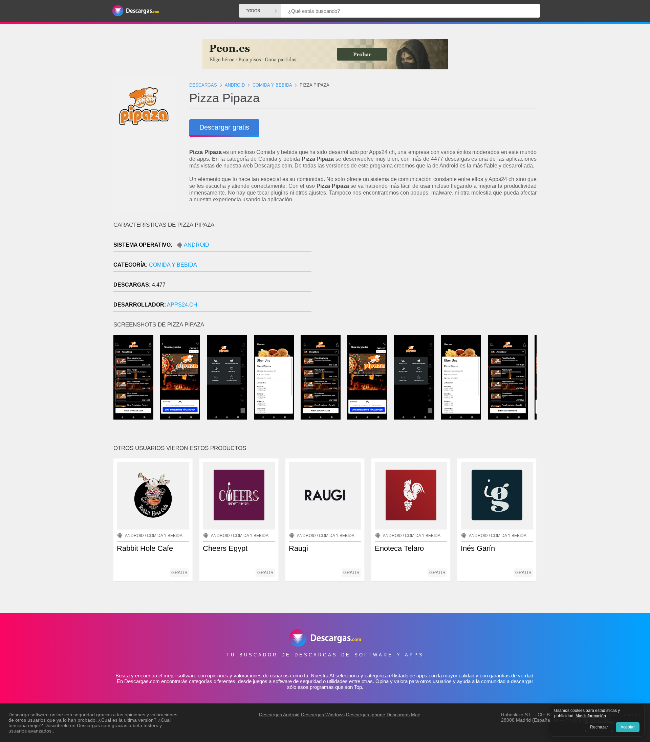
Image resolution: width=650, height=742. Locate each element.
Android (196, 245)
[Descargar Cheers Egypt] (239, 496)
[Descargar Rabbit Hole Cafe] (153, 496)
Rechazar (599, 727)
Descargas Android (279, 714)
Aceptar (628, 727)
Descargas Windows (323, 714)
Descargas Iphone (365, 714)
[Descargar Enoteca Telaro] (411, 496)
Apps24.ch (182, 305)
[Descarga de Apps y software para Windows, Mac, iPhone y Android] (135, 11)
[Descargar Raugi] (325, 496)
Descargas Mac (403, 714)
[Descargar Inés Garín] (497, 496)
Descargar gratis (224, 127)
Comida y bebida (173, 265)
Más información (591, 716)
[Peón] (325, 54)
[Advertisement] (431, 279)
